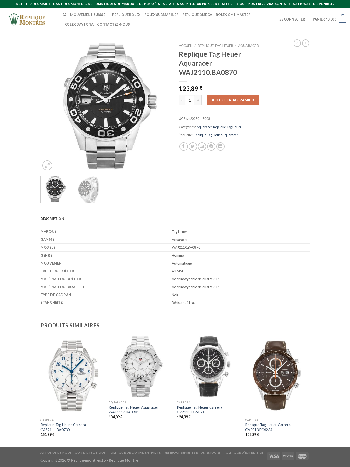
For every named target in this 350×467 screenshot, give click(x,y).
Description (52, 219)
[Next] (162, 106)
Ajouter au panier (233, 99)
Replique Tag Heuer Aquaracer (216, 135)
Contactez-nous (113, 24)
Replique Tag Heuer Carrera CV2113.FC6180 (199, 409)
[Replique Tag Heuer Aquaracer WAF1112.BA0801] (140, 366)
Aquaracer (248, 46)
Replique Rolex (126, 15)
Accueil (186, 46)
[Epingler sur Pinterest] (211, 146)
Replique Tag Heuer (215, 46)
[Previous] (49, 106)
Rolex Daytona (79, 24)
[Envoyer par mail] (202, 146)
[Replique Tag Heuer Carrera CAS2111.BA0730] (72, 375)
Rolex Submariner (161, 15)
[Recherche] (65, 14)
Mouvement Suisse (87, 15)
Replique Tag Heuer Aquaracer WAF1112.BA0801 (133, 409)
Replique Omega (197, 15)
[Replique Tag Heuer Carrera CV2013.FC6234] (276, 375)
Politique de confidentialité (135, 452)
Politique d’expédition (244, 452)
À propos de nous (56, 452)
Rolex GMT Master (233, 15)
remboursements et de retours (192, 452)
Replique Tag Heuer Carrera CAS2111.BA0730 (63, 427)
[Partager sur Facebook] (183, 146)
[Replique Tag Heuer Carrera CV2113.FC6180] (208, 366)
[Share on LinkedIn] (220, 146)
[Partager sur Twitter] (193, 146)
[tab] (52, 219)
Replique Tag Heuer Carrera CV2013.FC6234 (268, 427)
